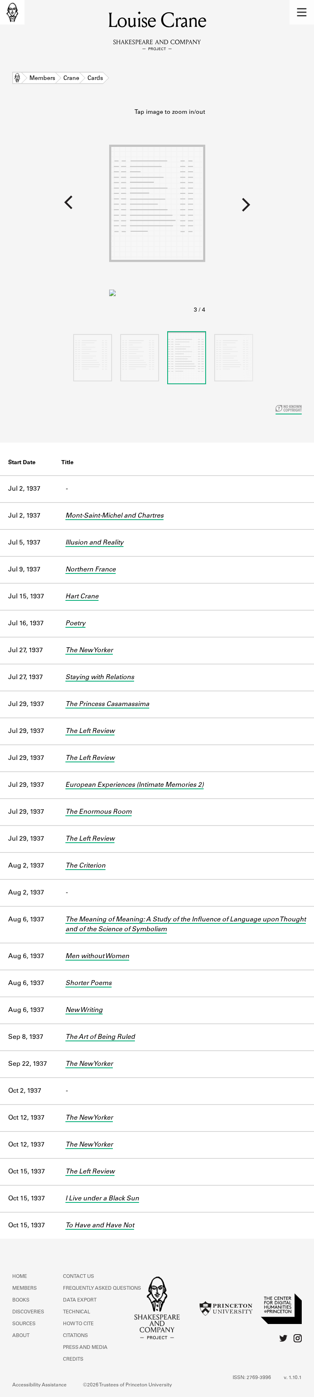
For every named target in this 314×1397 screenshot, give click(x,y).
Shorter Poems (88, 983)
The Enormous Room (98, 812)
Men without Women (97, 956)
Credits (73, 1359)
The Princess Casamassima (107, 704)
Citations (75, 1335)
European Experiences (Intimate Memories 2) (134, 785)
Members (42, 79)
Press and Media (85, 1347)
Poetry (75, 623)
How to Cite (78, 1324)
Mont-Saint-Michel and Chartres (114, 516)
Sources (24, 1324)
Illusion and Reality (94, 543)
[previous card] (54, 207)
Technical (76, 1312)
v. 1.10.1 (293, 1377)
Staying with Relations (99, 677)
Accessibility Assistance (39, 1385)
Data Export (79, 1300)
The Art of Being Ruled (100, 1037)
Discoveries (28, 1312)
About (20, 1335)
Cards (95, 79)
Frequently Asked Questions (102, 1288)
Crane (71, 79)
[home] (12, 12)
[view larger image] (157, 211)
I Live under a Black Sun (102, 1199)
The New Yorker (89, 650)
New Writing (84, 1010)
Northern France (90, 570)
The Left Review (89, 731)
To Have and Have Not (99, 1225)
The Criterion (85, 866)
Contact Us (78, 1276)
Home (17, 79)
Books (20, 1300)
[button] (301, 12)
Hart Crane (82, 596)
